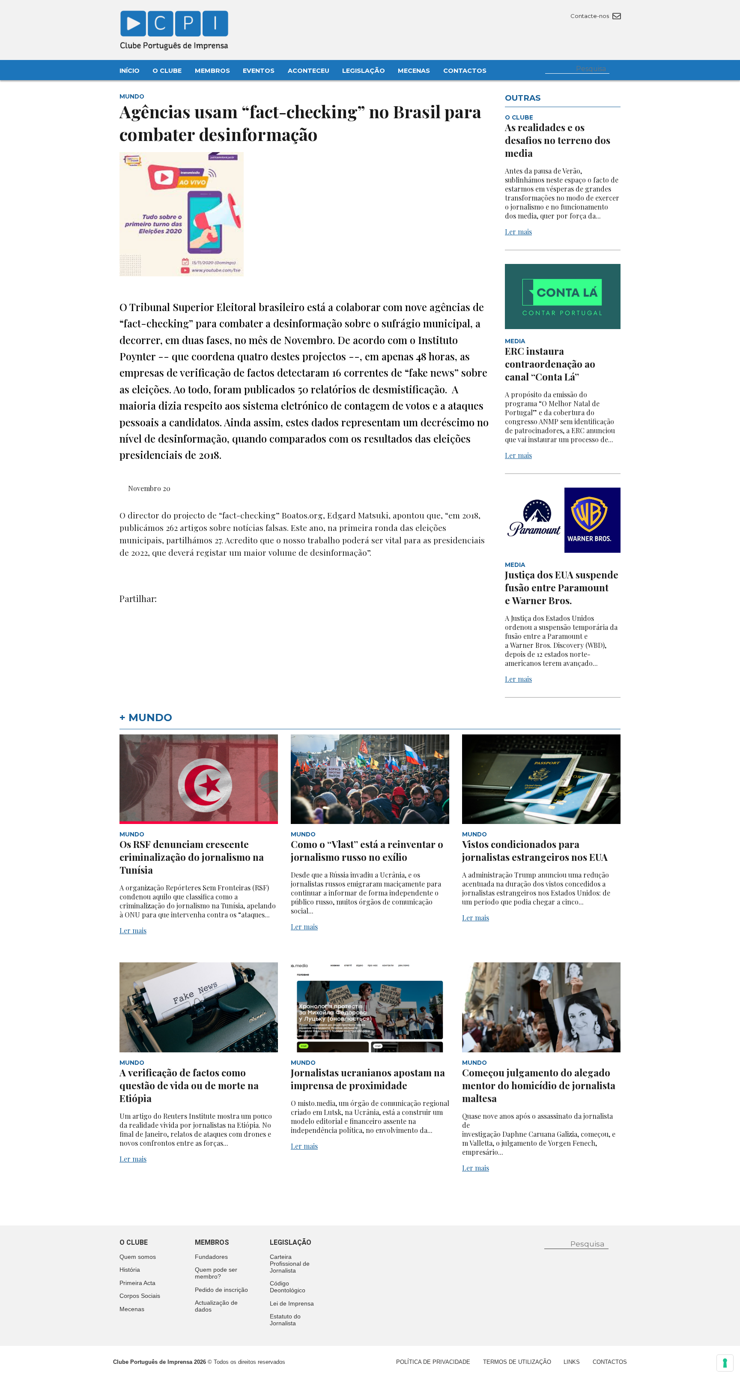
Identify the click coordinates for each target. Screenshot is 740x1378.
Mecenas (414, 71)
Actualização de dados (216, 1306)
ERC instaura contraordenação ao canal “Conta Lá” (550, 363)
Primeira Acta (137, 1282)
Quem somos (137, 1256)
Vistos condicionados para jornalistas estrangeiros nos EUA (536, 850)
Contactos (464, 71)
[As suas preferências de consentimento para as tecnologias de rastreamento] (725, 1363)
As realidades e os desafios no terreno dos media (557, 140)
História (129, 1269)
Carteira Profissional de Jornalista (290, 1263)
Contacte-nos (590, 15)
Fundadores (211, 1256)
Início (129, 71)
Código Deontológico (287, 1287)
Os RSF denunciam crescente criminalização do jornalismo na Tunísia (191, 857)
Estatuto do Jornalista (285, 1320)
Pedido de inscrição (221, 1289)
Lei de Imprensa (292, 1303)
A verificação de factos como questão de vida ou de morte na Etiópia (189, 1085)
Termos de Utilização (517, 1362)
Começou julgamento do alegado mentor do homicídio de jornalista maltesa (538, 1085)
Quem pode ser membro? (216, 1273)
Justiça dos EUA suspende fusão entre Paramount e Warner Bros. (561, 587)
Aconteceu (308, 71)
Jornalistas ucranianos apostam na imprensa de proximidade (368, 1079)
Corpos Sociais (139, 1295)
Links (572, 1362)
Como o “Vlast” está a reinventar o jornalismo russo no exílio (367, 850)
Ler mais (518, 231)
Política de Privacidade (433, 1362)
